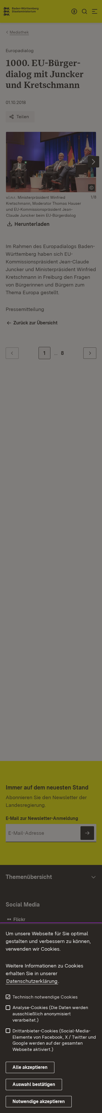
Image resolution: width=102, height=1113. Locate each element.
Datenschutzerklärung (32, 981)
